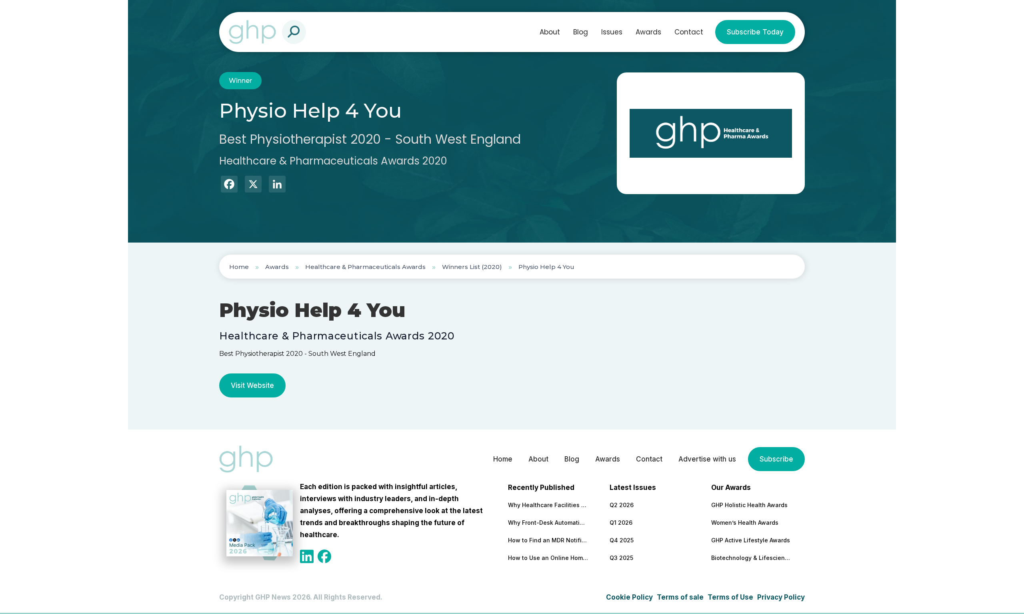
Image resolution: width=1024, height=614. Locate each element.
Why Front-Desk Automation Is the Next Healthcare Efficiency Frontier (548, 522)
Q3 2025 (621, 557)
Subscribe (776, 459)
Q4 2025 (622, 540)
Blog (580, 32)
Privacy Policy (781, 597)
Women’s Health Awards (744, 522)
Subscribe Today (755, 32)
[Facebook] (229, 185)
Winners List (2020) (472, 267)
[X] (253, 185)
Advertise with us (707, 459)
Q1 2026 (621, 522)
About (550, 32)
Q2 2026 (622, 505)
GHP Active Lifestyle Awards (750, 540)
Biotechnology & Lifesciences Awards (751, 557)
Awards (648, 32)
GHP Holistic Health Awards (749, 505)
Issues (611, 32)
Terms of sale (680, 597)
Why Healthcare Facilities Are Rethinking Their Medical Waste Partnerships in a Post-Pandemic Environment (548, 505)
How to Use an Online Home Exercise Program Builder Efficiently (548, 557)
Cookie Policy (629, 597)
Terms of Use (730, 597)
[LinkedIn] (277, 185)
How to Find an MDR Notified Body (548, 540)
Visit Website (252, 385)
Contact (688, 32)
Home (239, 267)
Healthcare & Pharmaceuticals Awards (365, 267)
